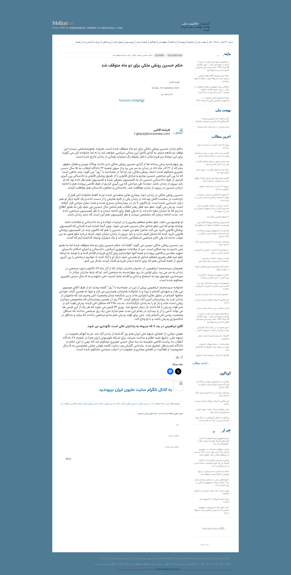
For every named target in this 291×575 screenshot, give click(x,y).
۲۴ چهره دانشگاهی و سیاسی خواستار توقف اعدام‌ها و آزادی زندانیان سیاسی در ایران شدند (211, 197)
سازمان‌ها (191, 42)
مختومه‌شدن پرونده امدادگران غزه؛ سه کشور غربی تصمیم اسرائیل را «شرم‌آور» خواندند (212, 286)
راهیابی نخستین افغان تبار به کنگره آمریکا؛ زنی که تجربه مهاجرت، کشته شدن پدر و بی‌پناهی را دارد (211, 463)
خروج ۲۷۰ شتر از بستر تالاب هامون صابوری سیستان (214, 188)
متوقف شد (65, 403)
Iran (225, 16)
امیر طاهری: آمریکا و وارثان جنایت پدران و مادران (212, 301)
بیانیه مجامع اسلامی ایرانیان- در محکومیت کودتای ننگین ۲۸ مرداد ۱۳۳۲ (212, 99)
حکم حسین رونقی (112, 403)
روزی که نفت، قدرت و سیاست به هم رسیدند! (213, 146)
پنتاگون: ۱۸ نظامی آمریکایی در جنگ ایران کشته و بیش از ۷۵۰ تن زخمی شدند (212, 419)
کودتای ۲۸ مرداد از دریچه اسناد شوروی (212, 355)
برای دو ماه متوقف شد (160, 403)
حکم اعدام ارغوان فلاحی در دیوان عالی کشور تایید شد (212, 171)
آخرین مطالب (221, 136)
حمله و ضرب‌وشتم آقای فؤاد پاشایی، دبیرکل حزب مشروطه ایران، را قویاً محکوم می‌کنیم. (211, 78)
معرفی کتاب (118, 42)
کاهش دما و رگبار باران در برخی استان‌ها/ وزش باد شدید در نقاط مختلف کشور (212, 155)
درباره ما (97, 42)
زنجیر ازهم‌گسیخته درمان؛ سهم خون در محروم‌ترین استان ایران (212, 411)
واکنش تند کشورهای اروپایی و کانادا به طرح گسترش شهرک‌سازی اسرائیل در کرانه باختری (212, 233)
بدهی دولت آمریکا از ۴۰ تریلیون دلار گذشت (214, 501)
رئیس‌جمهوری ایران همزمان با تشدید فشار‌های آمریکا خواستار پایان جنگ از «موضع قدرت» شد (213, 441)
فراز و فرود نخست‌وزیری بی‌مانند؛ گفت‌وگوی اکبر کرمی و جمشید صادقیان (212, 120)
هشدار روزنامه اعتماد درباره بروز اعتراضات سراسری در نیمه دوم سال (214, 260)
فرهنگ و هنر (141, 42)
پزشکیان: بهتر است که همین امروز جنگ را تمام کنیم (212, 243)
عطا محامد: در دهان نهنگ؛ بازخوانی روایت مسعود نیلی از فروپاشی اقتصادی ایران (212, 347)
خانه (210, 42)
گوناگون (152, 42)
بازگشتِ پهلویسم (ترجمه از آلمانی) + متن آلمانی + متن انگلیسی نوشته (213, 276)
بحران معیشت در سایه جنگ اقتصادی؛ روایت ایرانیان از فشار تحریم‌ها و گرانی (213, 329)
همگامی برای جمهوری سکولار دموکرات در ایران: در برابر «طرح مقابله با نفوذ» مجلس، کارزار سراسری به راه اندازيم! (211, 89)
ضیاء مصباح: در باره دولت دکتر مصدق (213, 127)
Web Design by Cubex (167, 569)
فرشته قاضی (174, 82)
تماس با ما (87, 42)
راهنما (78, 42)
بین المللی (107, 42)
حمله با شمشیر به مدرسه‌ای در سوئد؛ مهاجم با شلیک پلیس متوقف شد (213, 473)
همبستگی (180, 558)
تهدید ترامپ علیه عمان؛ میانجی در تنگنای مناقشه (211, 492)
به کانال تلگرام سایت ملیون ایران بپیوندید (136, 389)
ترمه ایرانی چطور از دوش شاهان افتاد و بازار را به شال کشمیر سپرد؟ (212, 163)
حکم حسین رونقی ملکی (93, 403)
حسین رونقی (144, 403)
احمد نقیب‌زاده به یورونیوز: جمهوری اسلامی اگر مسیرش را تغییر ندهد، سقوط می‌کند (211, 510)
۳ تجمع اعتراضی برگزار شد (218, 217)
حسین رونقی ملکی (129, 403)
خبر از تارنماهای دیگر (221, 430)
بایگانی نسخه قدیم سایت (213, 528)
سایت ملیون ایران (175, 55)
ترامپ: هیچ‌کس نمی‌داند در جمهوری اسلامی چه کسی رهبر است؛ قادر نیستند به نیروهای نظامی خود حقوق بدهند (211, 452)
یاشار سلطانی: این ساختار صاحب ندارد (213, 308)
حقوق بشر (162, 42)
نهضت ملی (201, 42)
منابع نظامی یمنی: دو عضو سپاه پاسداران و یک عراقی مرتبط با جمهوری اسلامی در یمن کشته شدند (212, 482)
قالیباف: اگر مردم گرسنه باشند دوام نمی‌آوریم (213, 337)
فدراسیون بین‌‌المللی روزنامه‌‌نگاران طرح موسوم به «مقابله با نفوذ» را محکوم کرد (212, 224)
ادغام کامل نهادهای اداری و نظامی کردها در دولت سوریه (212, 268)
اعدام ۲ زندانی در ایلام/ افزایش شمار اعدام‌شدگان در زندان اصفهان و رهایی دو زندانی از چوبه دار (212, 208)
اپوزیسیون (129, 42)
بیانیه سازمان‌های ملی (223, 53)
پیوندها (182, 42)
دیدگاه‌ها (173, 42)
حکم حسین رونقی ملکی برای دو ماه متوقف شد (142, 65)
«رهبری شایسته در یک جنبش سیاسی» (212, 294)
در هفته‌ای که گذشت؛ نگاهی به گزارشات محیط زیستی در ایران (211, 251)
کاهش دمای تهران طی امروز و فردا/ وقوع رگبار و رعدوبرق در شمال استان (212, 180)
